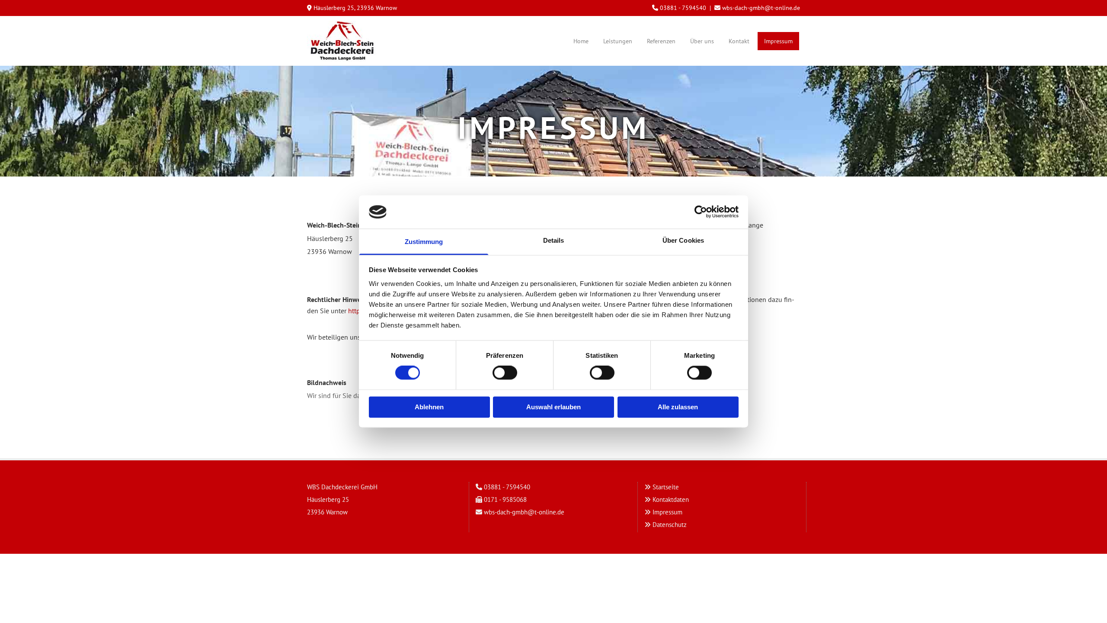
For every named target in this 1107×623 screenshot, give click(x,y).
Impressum (778, 41)
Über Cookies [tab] (683, 240)
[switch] (505, 373)
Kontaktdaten (671, 499)
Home (581, 41)
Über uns (702, 41)
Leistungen (617, 41)
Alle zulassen (678, 407)
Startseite (666, 487)
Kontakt (739, 41)
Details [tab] (553, 240)
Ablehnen (429, 407)
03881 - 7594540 (683, 8)
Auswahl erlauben (553, 407)
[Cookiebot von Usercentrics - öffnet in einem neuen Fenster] (701, 212)
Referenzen (661, 41)
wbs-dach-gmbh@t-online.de (761, 8)
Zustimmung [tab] (424, 241)
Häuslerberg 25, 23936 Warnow (355, 8)
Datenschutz (670, 524)
